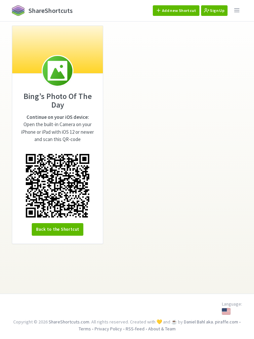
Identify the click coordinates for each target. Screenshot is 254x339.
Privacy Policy (108, 329)
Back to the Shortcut (57, 229)
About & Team (162, 329)
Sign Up (217, 10)
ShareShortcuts (50, 10)
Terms (85, 329)
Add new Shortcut (178, 10)
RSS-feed (135, 329)
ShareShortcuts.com (69, 322)
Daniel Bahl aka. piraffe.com (211, 322)
